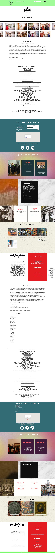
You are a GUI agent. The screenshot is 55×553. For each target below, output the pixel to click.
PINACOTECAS (20, 1)
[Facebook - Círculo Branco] (27, 148)
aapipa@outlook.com (38, 261)
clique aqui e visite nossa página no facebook (37, 263)
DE (24, 196)
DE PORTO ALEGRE (20, 2)
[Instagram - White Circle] (32, 148)
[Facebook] (44, 1)
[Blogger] (42, 1)
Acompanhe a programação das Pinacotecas (28, 144)
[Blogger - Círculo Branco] (22, 148)
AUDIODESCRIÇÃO (28, 198)
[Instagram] (45, 1)
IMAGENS (28, 196)
